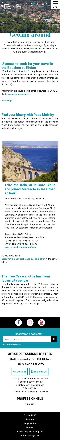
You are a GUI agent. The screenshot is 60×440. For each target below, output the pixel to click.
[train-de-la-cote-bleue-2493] (30, 161)
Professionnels (30, 398)
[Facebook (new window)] (18, 322)
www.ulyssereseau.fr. (19, 94)
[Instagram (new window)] (30, 322)
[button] (47, 4)
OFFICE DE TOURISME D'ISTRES (30, 354)
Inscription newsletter (28, 334)
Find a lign (7, 100)
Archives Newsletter (12, 344)
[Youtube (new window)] (41, 322)
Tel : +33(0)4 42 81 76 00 (30, 363)
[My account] (43, 4)
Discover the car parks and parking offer (23, 259)
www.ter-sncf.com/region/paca (20, 247)
